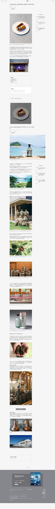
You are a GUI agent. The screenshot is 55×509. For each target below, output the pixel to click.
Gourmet (12, 129)
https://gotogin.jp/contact (13, 458)
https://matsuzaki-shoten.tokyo (14, 82)
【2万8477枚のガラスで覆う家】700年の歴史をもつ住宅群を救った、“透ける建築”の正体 (41, 17)
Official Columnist (16, 489)
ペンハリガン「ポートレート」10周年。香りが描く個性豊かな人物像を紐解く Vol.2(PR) (41, 168)
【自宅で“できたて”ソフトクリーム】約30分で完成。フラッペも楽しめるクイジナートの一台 (41, 23)
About (19, 489)
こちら (20, 416)
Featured (19, 129)
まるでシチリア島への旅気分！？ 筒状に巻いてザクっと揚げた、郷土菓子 (18, 90)
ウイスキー (15, 129)
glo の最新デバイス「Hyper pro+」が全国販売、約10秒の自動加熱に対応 (41, 29)
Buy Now (16, 484)
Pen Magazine (11, 489)
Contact (21, 489)
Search (13, 490)
